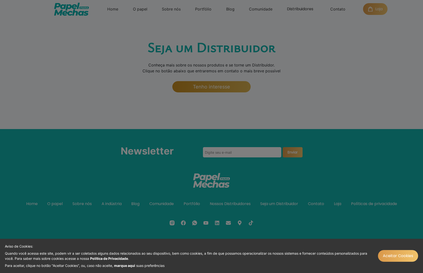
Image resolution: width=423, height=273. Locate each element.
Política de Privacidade (109, 258)
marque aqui (124, 265)
